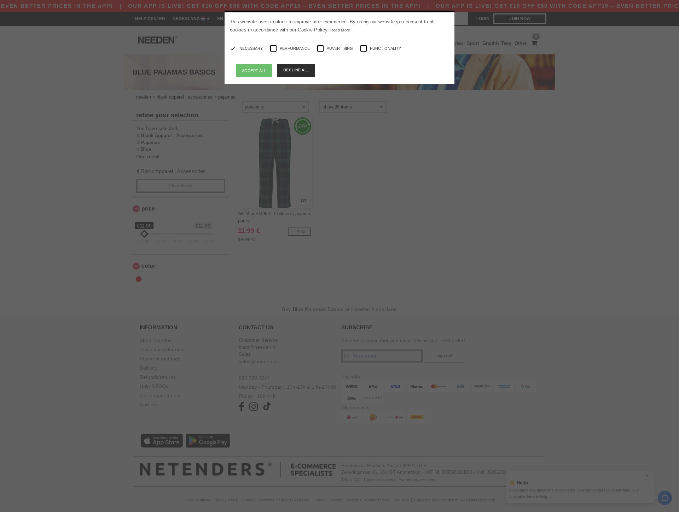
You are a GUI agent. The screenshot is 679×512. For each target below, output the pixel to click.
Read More (340, 30)
